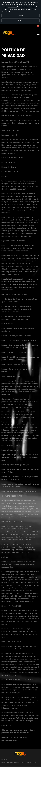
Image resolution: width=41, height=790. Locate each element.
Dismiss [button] (20, 16)
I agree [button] (20, 20)
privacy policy (12, 7)
